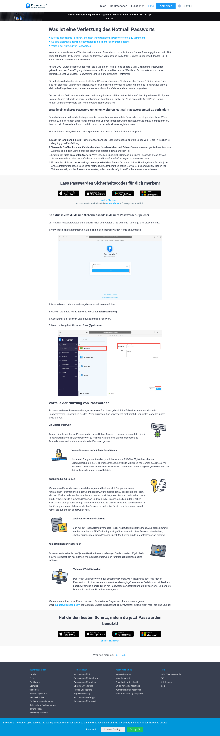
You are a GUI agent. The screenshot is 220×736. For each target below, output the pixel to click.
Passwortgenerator (38, 693)
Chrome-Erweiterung (83, 686)
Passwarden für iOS (83, 674)
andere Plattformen (110, 200)
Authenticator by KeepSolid (128, 690)
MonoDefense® (123, 678)
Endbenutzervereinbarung (41, 701)
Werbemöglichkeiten (38, 712)
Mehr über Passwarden (171, 674)
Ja (117, 655)
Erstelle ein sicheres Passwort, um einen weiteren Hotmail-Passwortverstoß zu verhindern (98, 37)
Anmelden (166, 5)
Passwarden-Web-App (84, 697)
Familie (32, 674)
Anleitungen (166, 682)
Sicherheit (34, 690)
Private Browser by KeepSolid (129, 693)
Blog (163, 686)
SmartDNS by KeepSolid (127, 682)
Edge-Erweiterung (82, 693)
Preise (102, 5)
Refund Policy (35, 709)
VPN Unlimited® (123, 674)
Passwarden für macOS (85, 701)
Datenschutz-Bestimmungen (42, 705)
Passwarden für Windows (86, 678)
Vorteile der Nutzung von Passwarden (71, 46)
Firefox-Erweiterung (83, 690)
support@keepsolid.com (67, 604)
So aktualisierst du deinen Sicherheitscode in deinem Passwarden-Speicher (90, 41)
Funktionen (137, 5)
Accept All (135, 729)
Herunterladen (118, 5)
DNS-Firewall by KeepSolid (128, 686)
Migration (33, 686)
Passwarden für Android (85, 682)
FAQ (162, 678)
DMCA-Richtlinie (36, 697)
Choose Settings (113, 729)
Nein (124, 655)
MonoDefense (112, 203)
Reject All (91, 729)
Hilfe (151, 5)
